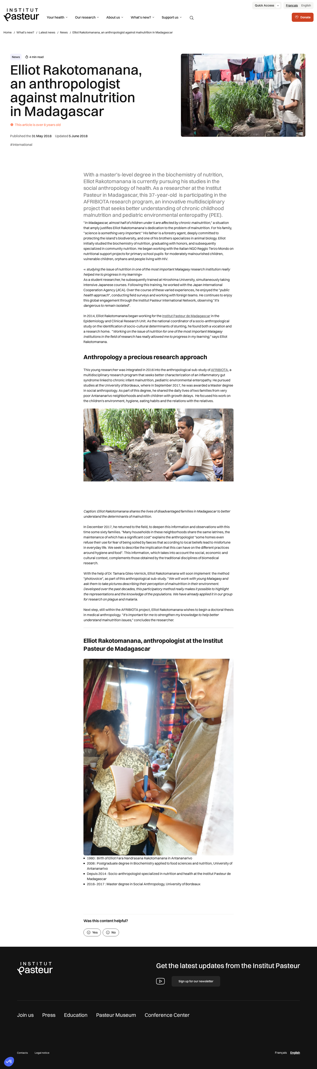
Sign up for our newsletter (196, 981)
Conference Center (167, 1015)
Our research (85, 17)
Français (292, 5)
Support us (170, 17)
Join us (25, 1015)
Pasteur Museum (116, 1015)
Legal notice (42, 1052)
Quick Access (264, 5)
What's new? (141, 17)
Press (48, 1015)
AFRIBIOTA (219, 370)
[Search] (192, 18)
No (113, 932)
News (64, 32)
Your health (55, 17)
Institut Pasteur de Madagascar (186, 316)
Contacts (22, 1052)
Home (7, 32)
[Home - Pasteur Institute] (21, 14)
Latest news (47, 32)
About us (113, 17)
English (306, 5)
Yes (95, 932)
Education (76, 1015)
